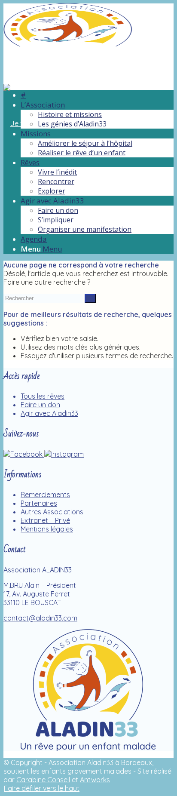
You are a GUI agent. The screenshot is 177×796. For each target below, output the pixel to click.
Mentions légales (47, 529)
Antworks (95, 779)
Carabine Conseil (43, 779)
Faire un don (40, 404)
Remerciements (45, 494)
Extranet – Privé (45, 520)
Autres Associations (52, 511)
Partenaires (39, 503)
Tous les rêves (42, 396)
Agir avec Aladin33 (49, 413)
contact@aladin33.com (40, 618)
